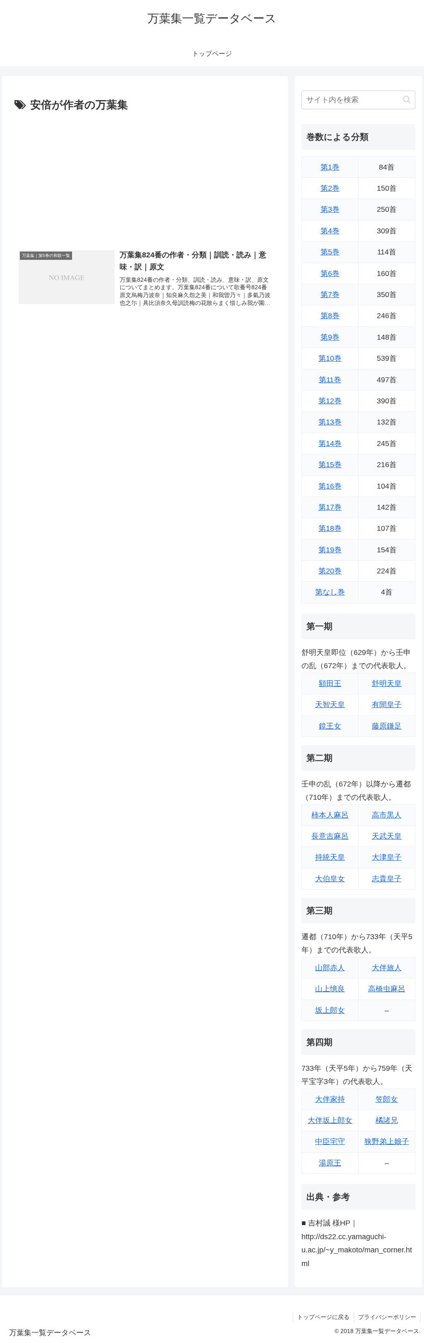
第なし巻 (330, 592)
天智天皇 (330, 704)
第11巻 (330, 380)
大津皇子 (387, 857)
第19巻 (330, 550)
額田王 (330, 683)
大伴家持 (330, 1099)
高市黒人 (387, 815)
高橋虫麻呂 (386, 989)
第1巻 (330, 167)
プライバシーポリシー (387, 1317)
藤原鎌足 (387, 726)
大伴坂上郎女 (330, 1120)
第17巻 (330, 507)
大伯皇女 (330, 879)
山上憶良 (330, 989)
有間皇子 (387, 704)
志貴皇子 (387, 879)
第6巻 (330, 273)
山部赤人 (330, 968)
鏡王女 (330, 726)
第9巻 (330, 337)
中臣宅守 (330, 1141)
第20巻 (330, 571)
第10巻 (330, 358)
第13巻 (330, 422)
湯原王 (330, 1163)
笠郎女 (387, 1099)
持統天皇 (330, 857)
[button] (407, 99)
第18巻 (330, 528)
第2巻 (330, 188)
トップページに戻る (323, 1317)
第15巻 (330, 464)
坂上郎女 (330, 1010)
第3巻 (330, 209)
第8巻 (330, 316)
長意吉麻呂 (330, 836)
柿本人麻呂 (330, 815)
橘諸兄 (387, 1120)
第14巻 (330, 443)
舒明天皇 (387, 683)
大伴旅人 (387, 968)
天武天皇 (387, 836)
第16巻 (330, 486)
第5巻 (330, 252)
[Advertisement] (144, 177)
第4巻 (330, 231)
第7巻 (330, 294)
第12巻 (330, 401)
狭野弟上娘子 (386, 1141)
